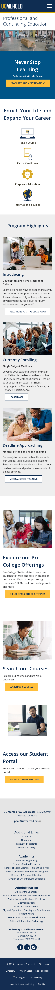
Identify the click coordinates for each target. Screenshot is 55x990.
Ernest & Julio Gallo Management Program (27, 871)
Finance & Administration (26, 906)
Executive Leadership (26, 843)
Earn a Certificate (27, 163)
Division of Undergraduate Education (26, 878)
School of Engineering (26, 860)
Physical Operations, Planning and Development (26, 910)
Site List (42, 984)
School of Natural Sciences (26, 864)
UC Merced (26, 836)
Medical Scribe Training (24, 479)
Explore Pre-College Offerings (27, 594)
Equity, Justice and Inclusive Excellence (27, 899)
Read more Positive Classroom (28, 311)
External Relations (26, 902)
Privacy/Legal (25, 970)
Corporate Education (27, 184)
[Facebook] (21, 947)
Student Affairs (26, 913)
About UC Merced (26, 964)
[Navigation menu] (49, 6)
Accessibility (36, 977)
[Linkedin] (28, 947)
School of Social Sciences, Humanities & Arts (26, 867)
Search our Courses (21, 686)
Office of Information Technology (26, 921)
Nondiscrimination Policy (22, 984)
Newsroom (26, 840)
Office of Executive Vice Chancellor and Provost (26, 895)
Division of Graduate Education (26, 875)
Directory (10, 970)
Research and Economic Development (27, 917)
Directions (44, 964)
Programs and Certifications (28, 83)
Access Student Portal (23, 779)
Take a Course (27, 142)
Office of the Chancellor (26, 891)
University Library (26, 847)
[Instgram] (34, 947)
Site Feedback (42, 970)
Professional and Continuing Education (25, 21)
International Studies (27, 204)
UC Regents (21, 977)
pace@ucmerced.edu (26, 821)
